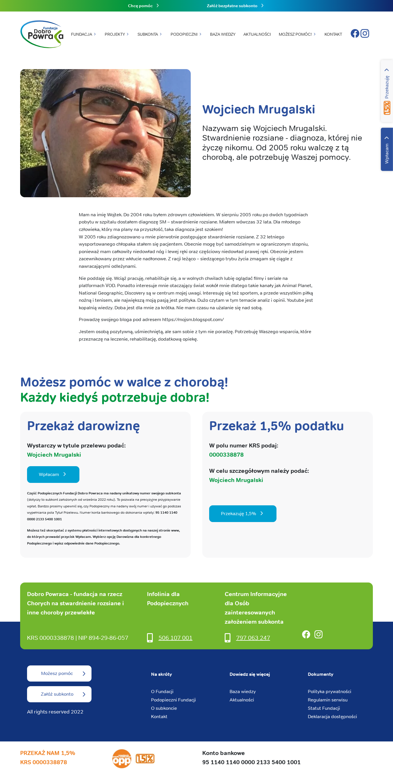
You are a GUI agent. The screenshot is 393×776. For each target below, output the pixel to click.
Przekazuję (387, 87)
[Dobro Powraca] (41, 34)
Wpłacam (387, 154)
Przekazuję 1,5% (238, 514)
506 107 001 (175, 637)
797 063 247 (253, 637)
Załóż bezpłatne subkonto (232, 5)
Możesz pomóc (57, 673)
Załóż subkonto (57, 694)
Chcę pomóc (140, 5)
